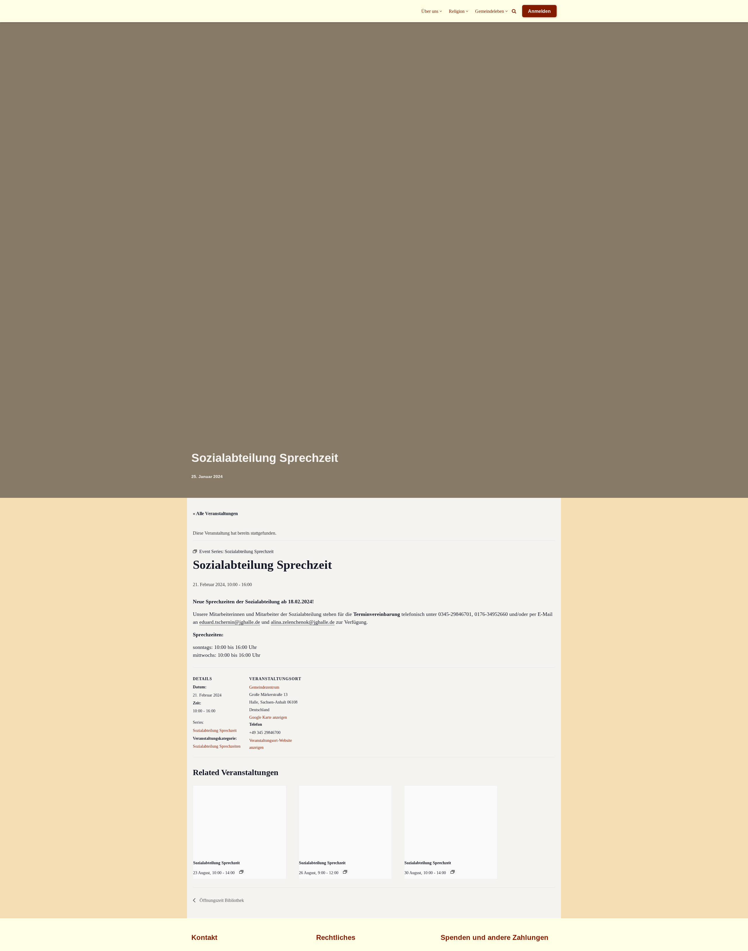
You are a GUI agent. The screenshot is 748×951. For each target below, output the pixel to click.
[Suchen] (514, 11)
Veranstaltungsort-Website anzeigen (270, 744)
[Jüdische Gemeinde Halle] (203, 11)
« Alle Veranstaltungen (215, 513)
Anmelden (539, 11)
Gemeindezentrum (264, 687)
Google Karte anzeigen (268, 717)
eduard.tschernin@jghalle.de (229, 622)
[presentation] (239, 820)
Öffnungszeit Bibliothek (221, 900)
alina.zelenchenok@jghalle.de (303, 622)
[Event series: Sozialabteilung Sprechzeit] (241, 872)
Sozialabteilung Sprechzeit (215, 730)
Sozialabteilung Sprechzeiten (216, 746)
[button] (441, 11)
